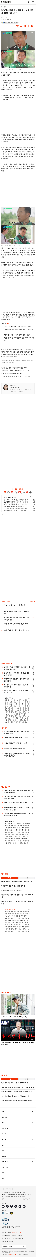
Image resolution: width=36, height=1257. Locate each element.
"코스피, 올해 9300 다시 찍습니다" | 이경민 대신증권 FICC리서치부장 (17, 1043)
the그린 (4, 1134)
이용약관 (19, 1235)
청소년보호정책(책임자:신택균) (9, 1235)
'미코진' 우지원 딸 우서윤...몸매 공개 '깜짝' (16, 738)
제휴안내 (9, 1238)
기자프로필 (5, 1167)
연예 (5, 7)
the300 (4, 1117)
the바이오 (5, 1128)
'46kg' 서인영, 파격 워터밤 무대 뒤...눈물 (15, 743)
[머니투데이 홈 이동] (7, 1189)
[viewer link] (32, 65)
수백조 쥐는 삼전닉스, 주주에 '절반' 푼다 (15, 605)
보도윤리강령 (10, 1241)
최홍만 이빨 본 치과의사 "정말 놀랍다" (15, 748)
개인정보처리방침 (16, 1232)
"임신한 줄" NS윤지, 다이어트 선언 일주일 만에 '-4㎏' (16, 1092)
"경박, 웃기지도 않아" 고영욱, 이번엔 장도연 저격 (18, 326)
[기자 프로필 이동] (6, 387)
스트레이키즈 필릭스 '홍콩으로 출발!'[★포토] (14, 1017)
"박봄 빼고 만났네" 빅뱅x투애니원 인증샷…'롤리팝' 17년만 (17, 1087)
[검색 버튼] (29, 2)
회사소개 (4, 1232)
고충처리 (4, 1241)
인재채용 (9, 1232)
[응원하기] (17, 385)
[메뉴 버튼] (33, 2)
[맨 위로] (32, 1250)
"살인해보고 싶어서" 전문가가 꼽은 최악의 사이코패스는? (17, 1100)
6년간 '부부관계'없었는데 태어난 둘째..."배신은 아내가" (16, 881)
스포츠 (4, 1156)
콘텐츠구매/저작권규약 (17, 1238)
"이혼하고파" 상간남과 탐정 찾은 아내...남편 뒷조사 (18, 329)
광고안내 (4, 1238)
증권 (3, 1111)
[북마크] (32, 26)
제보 (3, 1173)
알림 (3, 1178)
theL (3, 1123)
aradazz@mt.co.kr (15, 387)
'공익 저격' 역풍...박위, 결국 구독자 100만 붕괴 (17, 335)
